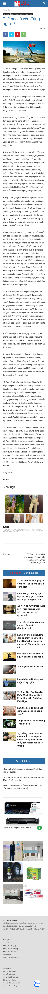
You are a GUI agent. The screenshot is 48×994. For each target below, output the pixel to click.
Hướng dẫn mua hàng (10, 949)
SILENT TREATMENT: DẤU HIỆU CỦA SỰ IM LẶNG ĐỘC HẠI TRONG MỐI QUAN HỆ (23, 787)
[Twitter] (11, 34)
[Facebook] (5, 34)
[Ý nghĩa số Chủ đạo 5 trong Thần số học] (9, 723)
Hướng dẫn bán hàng (10, 951)
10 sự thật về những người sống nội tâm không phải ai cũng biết (30, 583)
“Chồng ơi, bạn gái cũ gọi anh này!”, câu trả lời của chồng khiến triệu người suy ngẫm (34, 558)
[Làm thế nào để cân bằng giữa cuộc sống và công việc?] (9, 711)
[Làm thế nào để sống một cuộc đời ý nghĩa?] (9, 682)
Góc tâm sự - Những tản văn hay (21, 14)
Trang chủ (6, 10)
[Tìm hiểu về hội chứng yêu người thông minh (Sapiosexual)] (9, 625)
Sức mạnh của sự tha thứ (30, 666)
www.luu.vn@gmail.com (11, 957)
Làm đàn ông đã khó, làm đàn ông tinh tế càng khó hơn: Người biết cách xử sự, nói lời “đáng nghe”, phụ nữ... (31, 640)
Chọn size (6, 943)
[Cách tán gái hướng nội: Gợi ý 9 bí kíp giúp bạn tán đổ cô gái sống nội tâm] (9, 596)
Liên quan (15, 573)
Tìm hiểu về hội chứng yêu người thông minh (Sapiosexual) (30, 625)
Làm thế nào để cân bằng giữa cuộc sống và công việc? (30, 710)
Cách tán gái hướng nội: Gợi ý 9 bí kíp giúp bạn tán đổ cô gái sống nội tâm (30, 596)
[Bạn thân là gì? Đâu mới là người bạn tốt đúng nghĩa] (9, 656)
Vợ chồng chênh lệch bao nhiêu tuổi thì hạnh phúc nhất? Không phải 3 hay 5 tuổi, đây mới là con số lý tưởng (30, 739)
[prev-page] (4, 752)
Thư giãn (6, 14)
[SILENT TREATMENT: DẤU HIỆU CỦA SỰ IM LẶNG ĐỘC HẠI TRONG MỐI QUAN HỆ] (9, 609)
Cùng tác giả (31, 573)
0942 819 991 (7, 954)
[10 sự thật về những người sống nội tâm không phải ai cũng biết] (9, 583)
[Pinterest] (17, 34)
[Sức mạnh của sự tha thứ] (9, 669)
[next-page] (8, 752)
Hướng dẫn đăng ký (9, 946)
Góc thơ (6, 554)
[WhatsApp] (23, 34)
